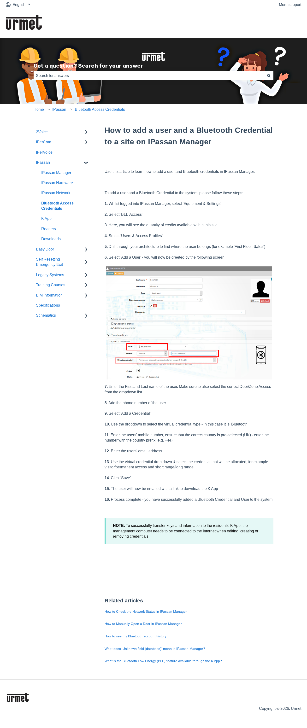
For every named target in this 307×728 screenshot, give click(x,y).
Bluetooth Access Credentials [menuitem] (57, 205)
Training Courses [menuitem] (50, 285)
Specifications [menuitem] (48, 305)
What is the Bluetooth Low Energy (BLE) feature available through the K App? (163, 661)
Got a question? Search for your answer (88, 65)
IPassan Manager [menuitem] (56, 173)
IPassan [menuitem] (43, 162)
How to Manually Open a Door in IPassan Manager (143, 624)
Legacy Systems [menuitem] (50, 275)
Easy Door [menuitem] (45, 249)
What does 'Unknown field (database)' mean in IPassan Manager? (155, 649)
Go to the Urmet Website (275, 23)
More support (290, 5)
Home (39, 109)
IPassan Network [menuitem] (55, 193)
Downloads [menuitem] (51, 239)
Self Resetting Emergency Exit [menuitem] (49, 262)
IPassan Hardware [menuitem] (57, 183)
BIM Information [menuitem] (49, 295)
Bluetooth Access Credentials (100, 109)
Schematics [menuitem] (46, 315)
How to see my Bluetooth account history (135, 636)
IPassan (59, 109)
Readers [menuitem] (48, 229)
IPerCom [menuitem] (43, 142)
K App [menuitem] (46, 218)
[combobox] (149, 75)
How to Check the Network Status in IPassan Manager (146, 611)
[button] (86, 132)
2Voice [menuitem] (42, 132)
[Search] (268, 75)
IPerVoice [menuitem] (44, 152)
